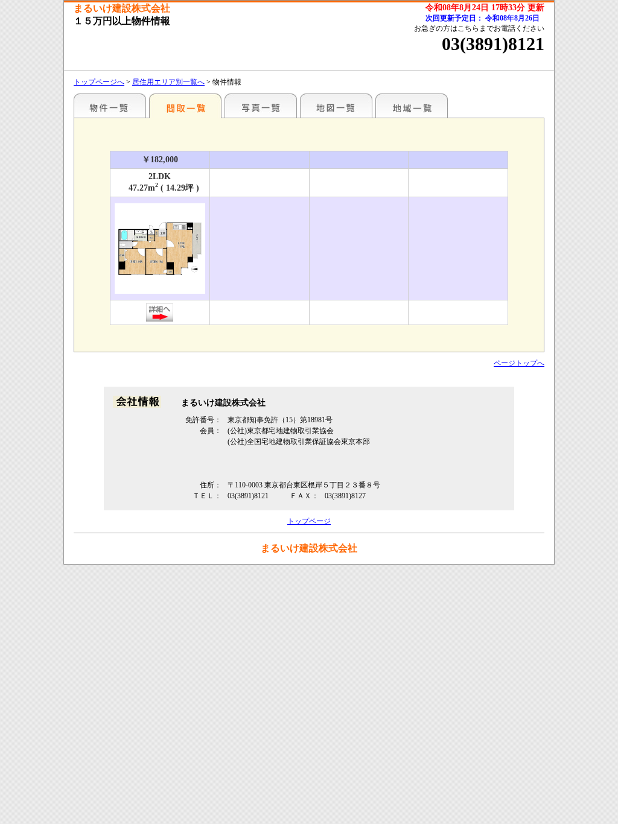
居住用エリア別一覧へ (168, 82)
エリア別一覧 (110, 105)
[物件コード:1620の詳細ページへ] (159, 316)
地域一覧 (411, 105)
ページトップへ (519, 363)
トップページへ (99, 82)
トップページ (309, 521)
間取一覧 (185, 105)
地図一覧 (336, 105)
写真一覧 (261, 105)
